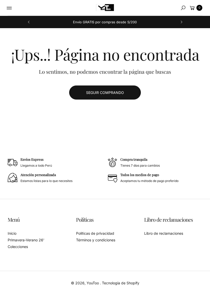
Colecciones (18, 246)
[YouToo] (105, 7)
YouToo (93, 283)
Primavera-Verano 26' (26, 240)
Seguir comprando (105, 92)
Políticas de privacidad (95, 233)
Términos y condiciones (95, 240)
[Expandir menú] (9, 8)
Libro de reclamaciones (163, 233)
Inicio (12, 233)
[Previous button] (29, 22)
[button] (183, 8)
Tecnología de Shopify (120, 283)
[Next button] (181, 22)
